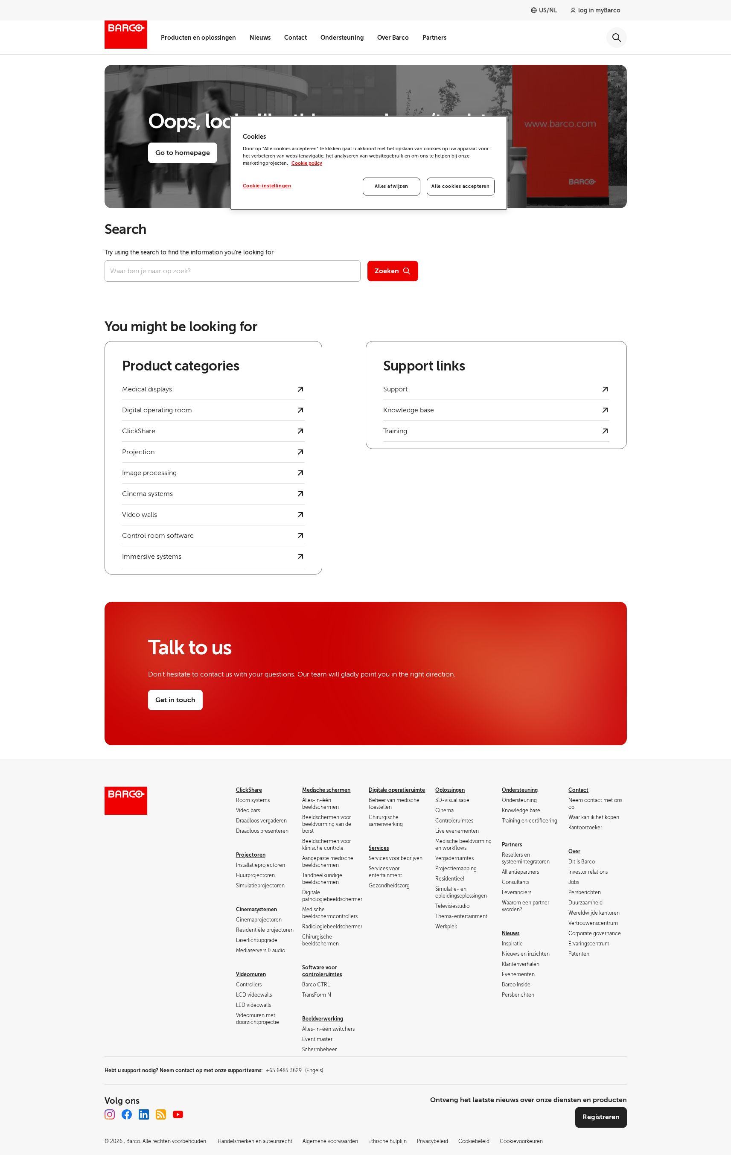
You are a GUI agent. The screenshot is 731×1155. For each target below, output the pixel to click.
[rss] (161, 1114)
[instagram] (110, 1114)
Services (379, 848)
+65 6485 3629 (294, 1070)
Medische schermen (326, 790)
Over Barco (393, 37)
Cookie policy (306, 163)
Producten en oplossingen (198, 37)
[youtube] (178, 1114)
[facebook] (127, 1114)
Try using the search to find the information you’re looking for (189, 252)
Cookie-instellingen (267, 186)
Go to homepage (182, 153)
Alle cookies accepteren (460, 186)
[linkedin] (144, 1114)
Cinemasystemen (256, 910)
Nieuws (260, 37)
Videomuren (251, 974)
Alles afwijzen (391, 186)
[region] (368, 163)
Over (574, 852)
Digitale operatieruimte (397, 790)
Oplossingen (450, 790)
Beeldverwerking (322, 1019)
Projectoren (250, 855)
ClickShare (249, 790)
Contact (295, 37)
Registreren (601, 1117)
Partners (434, 37)
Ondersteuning (342, 37)
